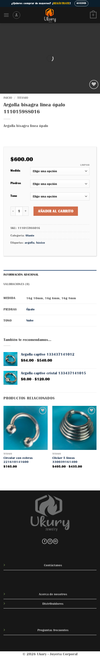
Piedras (15, 182)
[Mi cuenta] (16, 15)
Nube (29, 320)
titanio (22, 97)
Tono (13, 195)
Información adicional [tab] (21, 274)
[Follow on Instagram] (49, 541)
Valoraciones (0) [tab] (16, 284)
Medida (15, 170)
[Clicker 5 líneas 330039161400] (74, 428)
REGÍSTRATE (61, 3)
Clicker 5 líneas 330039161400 (64, 460)
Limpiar (85, 165)
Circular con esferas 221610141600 (18, 460)
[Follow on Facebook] (44, 541)
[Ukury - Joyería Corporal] (50, 15)
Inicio (7, 97)
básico (40, 242)
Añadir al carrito (55, 211)
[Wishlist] (93, 84)
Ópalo (30, 309)
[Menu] (6, 15)
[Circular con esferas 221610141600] (25, 428)
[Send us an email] (55, 541)
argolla (29, 242)
